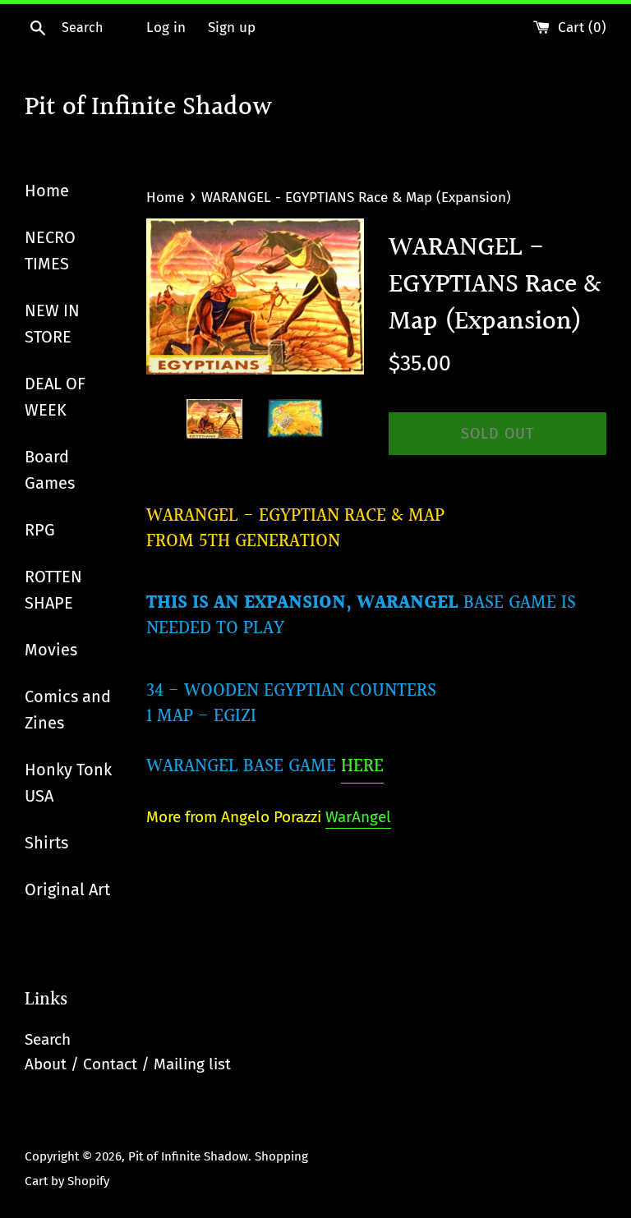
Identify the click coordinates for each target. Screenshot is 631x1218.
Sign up (232, 27)
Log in (166, 27)
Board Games (50, 470)
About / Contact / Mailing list (128, 1064)
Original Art (67, 889)
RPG (40, 530)
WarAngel (358, 816)
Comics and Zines (68, 710)
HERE (362, 766)
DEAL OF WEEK (55, 397)
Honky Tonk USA (68, 783)
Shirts (46, 843)
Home (47, 190)
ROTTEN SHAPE (53, 590)
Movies (51, 650)
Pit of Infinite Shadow (148, 108)
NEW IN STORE (52, 324)
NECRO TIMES (50, 250)
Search (48, 1039)
